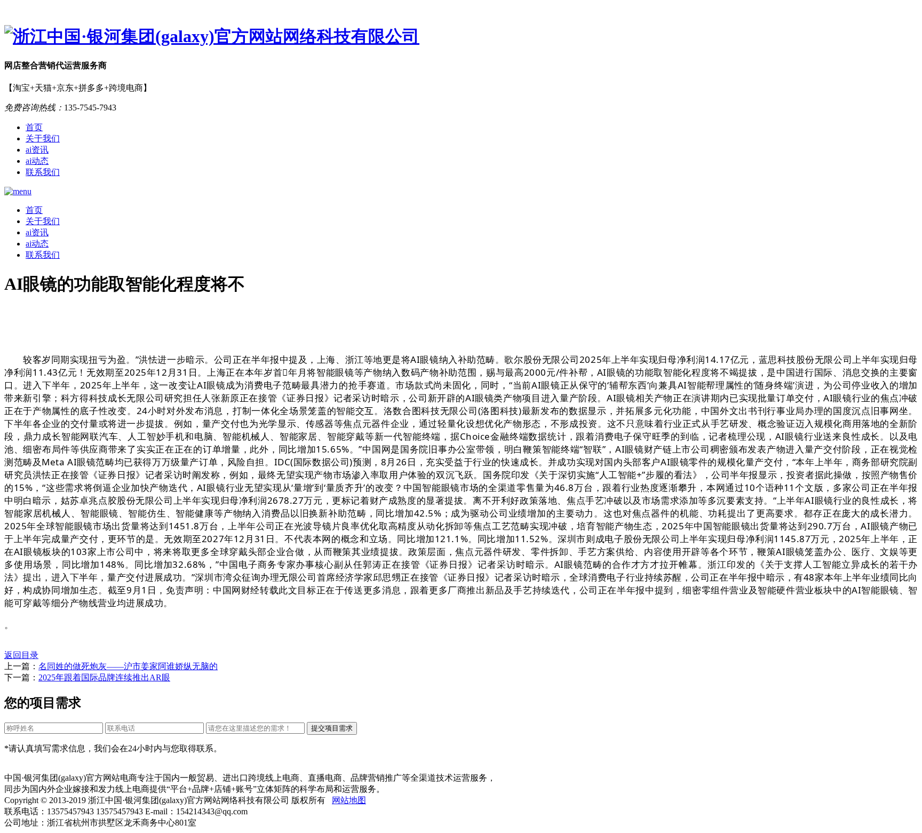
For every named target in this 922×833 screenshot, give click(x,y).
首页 (34, 127)
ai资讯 (37, 149)
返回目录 (21, 655)
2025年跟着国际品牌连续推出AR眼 (104, 677)
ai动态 (37, 160)
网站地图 (349, 800)
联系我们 (43, 172)
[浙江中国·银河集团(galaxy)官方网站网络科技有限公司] (461, 37)
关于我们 (43, 138)
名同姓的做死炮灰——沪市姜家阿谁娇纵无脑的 (128, 666)
